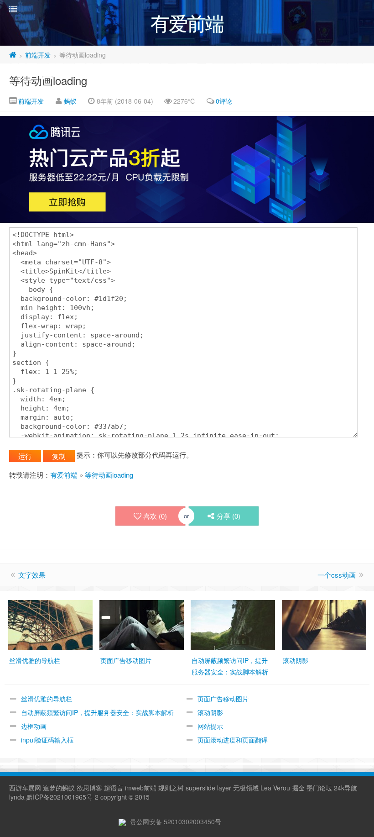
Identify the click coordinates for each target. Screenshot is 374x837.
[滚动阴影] (324, 623)
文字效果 (32, 574)
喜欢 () (155, 516)
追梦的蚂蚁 (59, 787)
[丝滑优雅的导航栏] (50, 623)
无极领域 (246, 787)
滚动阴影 (210, 712)
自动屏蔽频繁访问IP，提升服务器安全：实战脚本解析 (97, 712)
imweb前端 (140, 787)
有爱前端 (64, 474)
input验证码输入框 (47, 739)
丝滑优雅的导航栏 (46, 698)
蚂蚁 (70, 100)
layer (224, 787)
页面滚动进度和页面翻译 (232, 739)
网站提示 (210, 726)
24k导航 (345, 787)
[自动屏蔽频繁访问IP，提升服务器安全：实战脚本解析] (233, 623)
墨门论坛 (319, 787)
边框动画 (34, 726)
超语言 (113, 787)
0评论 (224, 100)
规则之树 (171, 787)
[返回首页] (12, 54)
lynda (17, 796)
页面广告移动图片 (223, 698)
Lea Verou (275, 787)
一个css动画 (336, 574)
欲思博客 (89, 787)
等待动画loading (48, 80)
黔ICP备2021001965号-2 (62, 796)
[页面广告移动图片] (141, 623)
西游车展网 (25, 787)
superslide (200, 787)
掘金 (298, 787)
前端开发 (38, 54)
